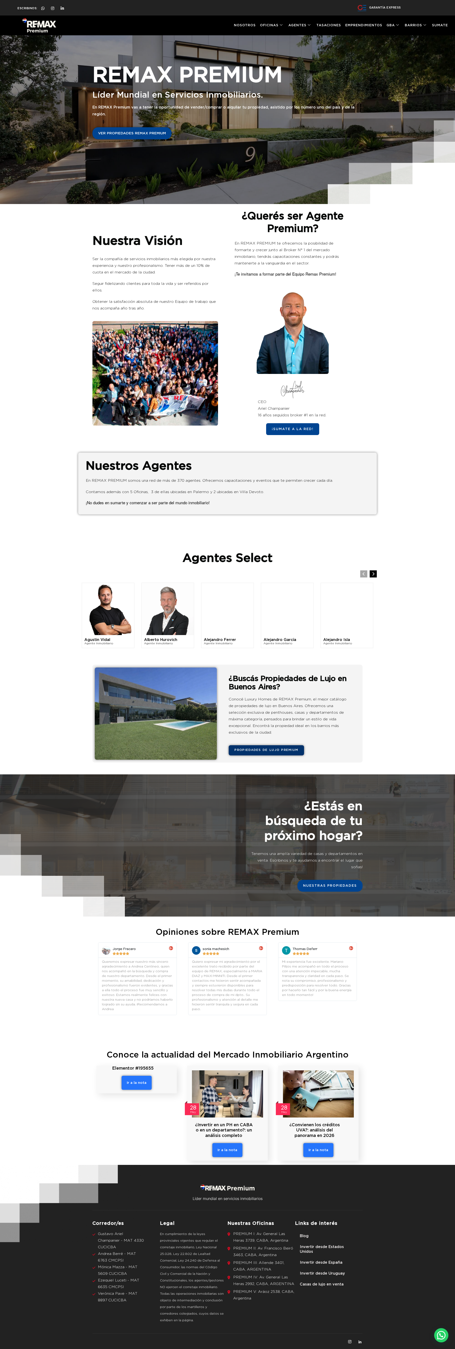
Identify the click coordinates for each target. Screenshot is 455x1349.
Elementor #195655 (133, 1068)
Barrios (413, 25)
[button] (373, 573)
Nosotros (245, 25)
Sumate (440, 25)
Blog (304, 1236)
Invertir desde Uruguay (322, 1273)
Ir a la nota (136, 1083)
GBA (391, 25)
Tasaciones (328, 25)
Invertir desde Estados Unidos (322, 1249)
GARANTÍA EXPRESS (385, 7)
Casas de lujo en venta (322, 1284)
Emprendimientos (363, 25)
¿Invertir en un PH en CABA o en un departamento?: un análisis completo (224, 1130)
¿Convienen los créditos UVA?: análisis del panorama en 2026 (314, 1130)
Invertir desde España (321, 1262)
